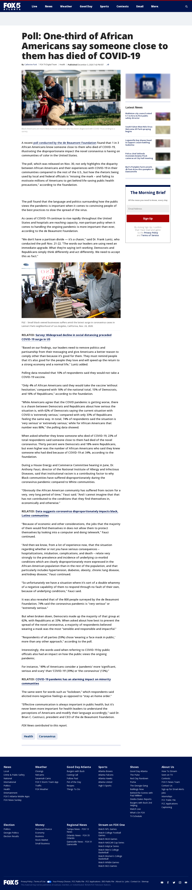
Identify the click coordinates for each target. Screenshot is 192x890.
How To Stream (169, 771)
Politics (7, 785)
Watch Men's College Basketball (108, 851)
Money (39, 825)
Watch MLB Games (107, 839)
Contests (166, 778)
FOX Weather (41, 789)
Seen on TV (167, 774)
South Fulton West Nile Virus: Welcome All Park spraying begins (139, 129)
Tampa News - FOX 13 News (78, 830)
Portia (133, 782)
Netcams (39, 774)
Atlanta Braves (105, 771)
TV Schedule (136, 816)
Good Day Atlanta (79, 767)
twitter (174, 882)
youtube (162, 882)
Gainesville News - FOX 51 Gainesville (79, 843)
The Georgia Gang (139, 785)
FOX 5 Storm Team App (46, 782)
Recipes (70, 785)
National (8, 778)
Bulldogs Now (137, 789)
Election (9, 825)
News (7, 767)
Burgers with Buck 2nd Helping (141, 804)
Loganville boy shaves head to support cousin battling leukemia (138, 142)
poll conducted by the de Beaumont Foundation (64, 143)
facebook (168, 882)
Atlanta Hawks (105, 778)
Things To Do (73, 789)
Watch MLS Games (107, 866)
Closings (39, 771)
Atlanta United (105, 782)
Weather (41, 767)
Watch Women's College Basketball (110, 857)
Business (39, 836)
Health (62, 64)
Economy (39, 832)
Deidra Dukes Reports (141, 799)
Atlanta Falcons (105, 774)
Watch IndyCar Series (108, 846)
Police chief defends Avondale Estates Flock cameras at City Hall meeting (139, 156)
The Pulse (135, 774)
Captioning (167, 807)
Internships (167, 796)
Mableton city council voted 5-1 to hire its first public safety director (138, 115)
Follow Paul (72, 778)
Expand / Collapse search (186, 6)
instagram (180, 882)
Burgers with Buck (75, 771)
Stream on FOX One (111, 825)
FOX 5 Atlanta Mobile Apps (17, 796)
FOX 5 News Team (171, 782)
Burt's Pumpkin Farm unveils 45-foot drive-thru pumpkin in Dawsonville (139, 169)
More (154, 6)
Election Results (11, 836)
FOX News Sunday (12, 800)
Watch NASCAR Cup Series (111, 842)
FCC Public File (169, 800)
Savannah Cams (43, 778)
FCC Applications (170, 803)
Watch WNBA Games (108, 862)
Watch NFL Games (107, 829)
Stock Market (41, 839)
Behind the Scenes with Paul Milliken (141, 794)
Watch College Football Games (109, 834)
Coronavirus (47, 736)
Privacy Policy (151, 232)
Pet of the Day (74, 782)
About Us (168, 767)
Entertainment (10, 792)
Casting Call (72, 774)
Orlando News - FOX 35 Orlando (78, 836)
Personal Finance (43, 829)
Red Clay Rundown (139, 778)
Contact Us (167, 785)
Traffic (38, 785)
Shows (134, 767)
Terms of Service (150, 235)
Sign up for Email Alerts (173, 789)
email (186, 882)
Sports (102, 767)
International (10, 782)
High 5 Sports (104, 785)
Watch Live (135, 809)
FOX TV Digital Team (48, 64)
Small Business (42, 843)
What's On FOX (137, 812)
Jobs (164, 792)
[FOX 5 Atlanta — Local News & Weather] (13, 6)
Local (6, 771)
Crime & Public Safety (14, 774)
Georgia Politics (11, 832)
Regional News (77, 825)
